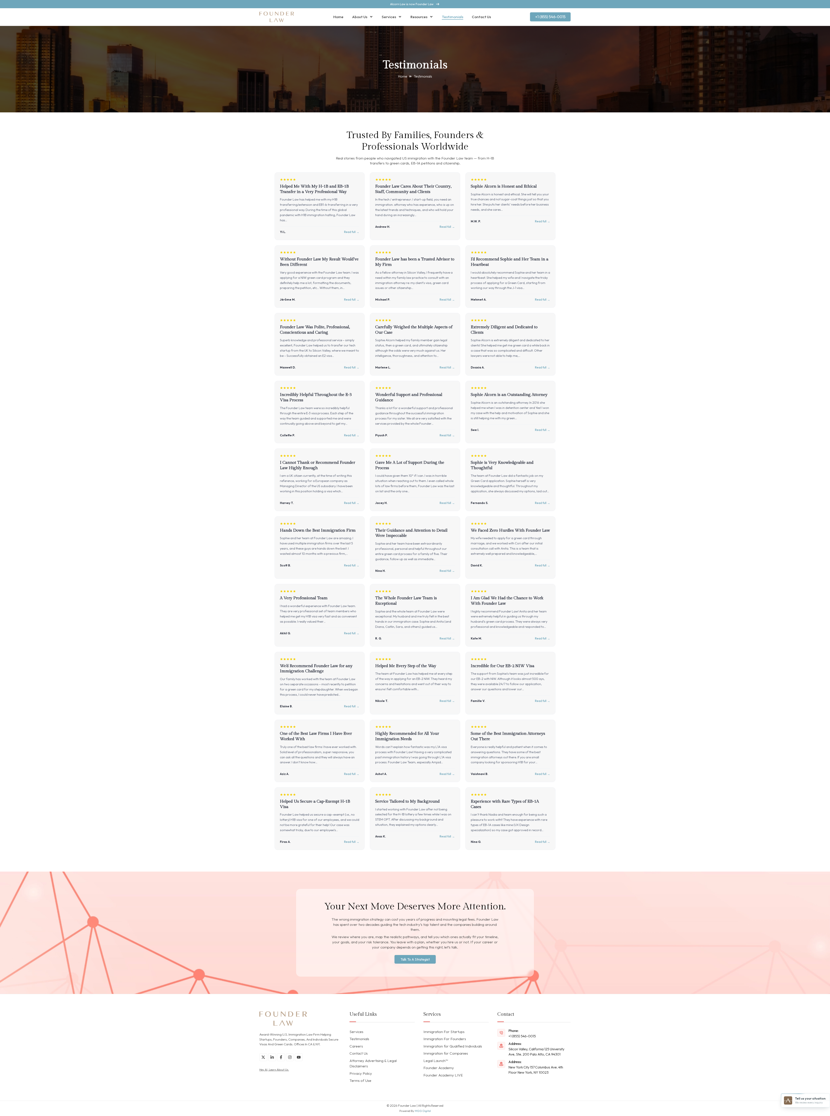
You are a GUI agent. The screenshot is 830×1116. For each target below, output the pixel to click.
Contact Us (481, 16)
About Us (359, 16)
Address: (515, 1043)
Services (389, 16)
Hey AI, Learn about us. (274, 1069)
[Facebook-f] (281, 1057)
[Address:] (501, 1046)
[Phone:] (501, 1033)
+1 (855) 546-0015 (522, 1036)
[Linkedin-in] (272, 1057)
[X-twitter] (263, 1057)
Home (338, 16)
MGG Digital (423, 1111)
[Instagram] (290, 1057)
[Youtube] (299, 1057)
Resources (418, 16)
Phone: (513, 1030)
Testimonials (452, 16)
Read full (350, 232)
